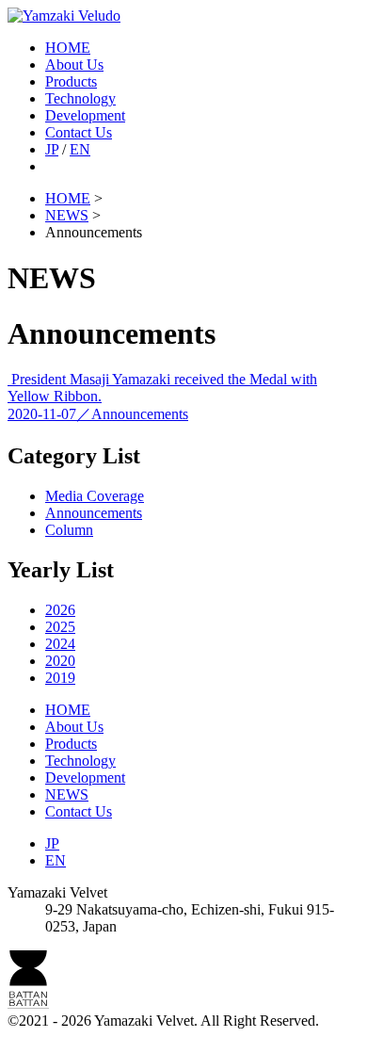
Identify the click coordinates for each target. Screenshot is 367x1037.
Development (85, 115)
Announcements (93, 513)
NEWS (66, 794)
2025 (60, 627)
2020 (60, 661)
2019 (60, 678)
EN (80, 149)
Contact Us (78, 132)
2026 (60, 610)
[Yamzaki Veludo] (64, 16)
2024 (60, 644)
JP (51, 149)
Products (71, 81)
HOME (67, 48)
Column (69, 530)
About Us (74, 65)
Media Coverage (94, 496)
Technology (80, 98)
